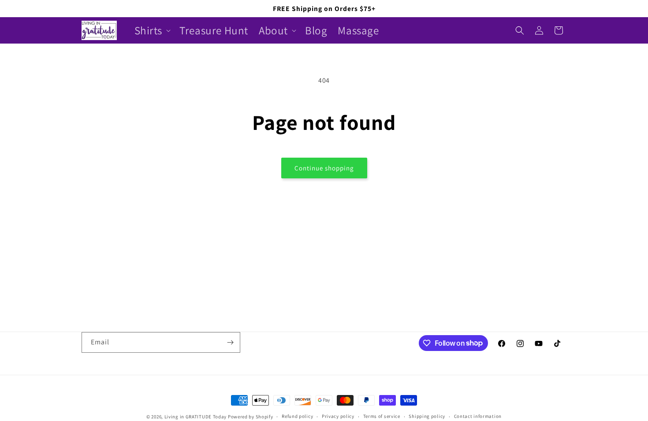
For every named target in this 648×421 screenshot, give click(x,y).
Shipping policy (427, 416)
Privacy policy (338, 416)
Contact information (478, 416)
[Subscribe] (230, 342)
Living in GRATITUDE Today (195, 417)
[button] (152, 30)
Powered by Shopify (250, 417)
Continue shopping (324, 168)
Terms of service (381, 416)
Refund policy (297, 416)
